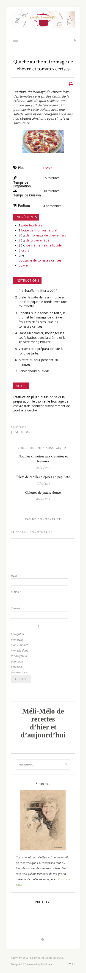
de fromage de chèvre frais (46, 235)
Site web (16, 608)
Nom (15, 576)
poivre (23, 265)
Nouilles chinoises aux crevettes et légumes (43, 459)
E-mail (16, 592)
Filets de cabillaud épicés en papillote (43, 477)
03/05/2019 (18, 427)
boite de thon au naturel (39, 230)
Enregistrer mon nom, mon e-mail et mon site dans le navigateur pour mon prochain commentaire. (19, 653)
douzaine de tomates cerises (40, 260)
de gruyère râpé (37, 240)
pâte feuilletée (31, 225)
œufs (25, 250)
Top (71, 964)
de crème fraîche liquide (44, 245)
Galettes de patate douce (43, 492)
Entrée (48, 168)
